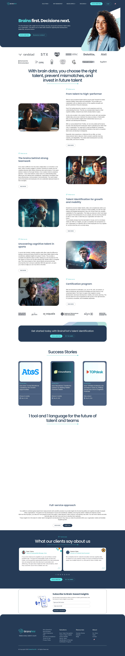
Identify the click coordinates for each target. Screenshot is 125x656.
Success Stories (80, 633)
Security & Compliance (49, 636)
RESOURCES (83, 3)
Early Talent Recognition (66, 633)
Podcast (78, 635)
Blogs (77, 636)
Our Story (95, 633)
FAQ (44, 635)
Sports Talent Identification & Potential (66, 639)
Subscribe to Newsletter (59, 610)
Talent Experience (48, 633)
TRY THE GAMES (69, 336)
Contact (94, 636)
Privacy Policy (47, 640)
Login (108, 3)
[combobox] (116, 4)
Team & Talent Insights (65, 635)
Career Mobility (63, 636)
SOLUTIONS (45, 3)
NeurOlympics (47, 631)
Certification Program (65, 642)
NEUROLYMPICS (71, 3)
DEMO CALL (68, 525)
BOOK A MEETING (96, 3)
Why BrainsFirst (47, 629)
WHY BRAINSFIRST (58, 3)
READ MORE (71, 145)
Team (93, 635)
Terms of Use (46, 638)
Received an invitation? (39, 35)
